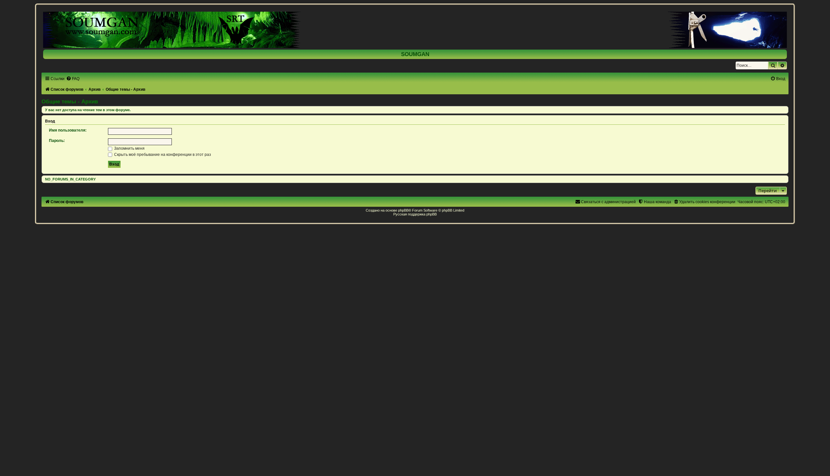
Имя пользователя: (68, 130)
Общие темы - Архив (70, 101)
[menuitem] (72, 78)
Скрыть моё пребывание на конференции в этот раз (162, 154)
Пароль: (57, 140)
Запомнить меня (129, 148)
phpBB (403, 210)
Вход (50, 121)
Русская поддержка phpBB (415, 214)
